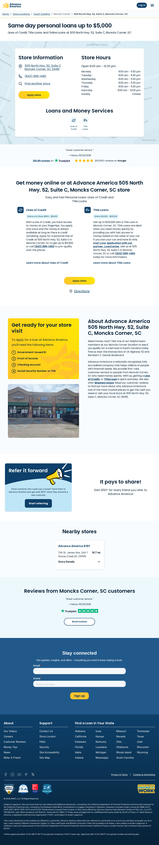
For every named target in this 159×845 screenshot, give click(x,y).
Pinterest (26, 774)
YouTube (19, 774)
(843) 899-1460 (35, 76)
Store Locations (21, 14)
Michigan (101, 752)
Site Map (44, 757)
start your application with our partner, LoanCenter (112, 244)
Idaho (78, 752)
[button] (79, 562)
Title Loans (101, 210)
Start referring (38, 503)
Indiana (79, 757)
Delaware (80, 741)
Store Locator (47, 736)
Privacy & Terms (119, 774)
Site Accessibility (49, 752)
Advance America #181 (74, 546)
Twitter (33, 774)
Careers (8, 736)
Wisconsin (143, 747)
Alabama (80, 731)
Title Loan (110, 379)
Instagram (12, 774)
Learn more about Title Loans (111, 263)
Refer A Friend (12, 757)
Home (5, 14)
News (7, 752)
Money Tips (10, 747)
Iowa (98, 731)
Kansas (100, 736)
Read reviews (79, 621)
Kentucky (101, 741)
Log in (141, 5)
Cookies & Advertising (144, 774)
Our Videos (10, 731)
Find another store (37, 83)
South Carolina (42, 14)
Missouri (121, 731)
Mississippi (102, 757)
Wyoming (142, 752)
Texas (140, 736)
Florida (79, 747)
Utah (140, 741)
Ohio (119, 741)
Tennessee (143, 731)
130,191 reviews (41, 160)
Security (44, 747)
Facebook (5, 774)
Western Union (104, 383)
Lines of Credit (36, 210)
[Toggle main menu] (152, 5)
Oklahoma (122, 747)
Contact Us (46, 731)
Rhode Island (123, 752)
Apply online (34, 95)
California (80, 736)
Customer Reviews (15, 741)
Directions (82, 291)
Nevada (120, 736)
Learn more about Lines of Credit (47, 263)
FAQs (42, 741)
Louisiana (101, 747)
